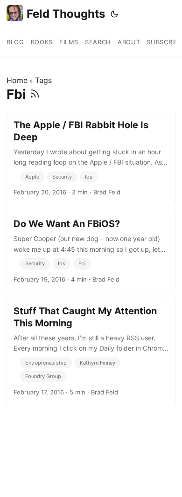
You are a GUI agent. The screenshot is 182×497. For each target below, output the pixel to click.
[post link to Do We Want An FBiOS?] (91, 250)
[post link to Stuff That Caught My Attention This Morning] (91, 351)
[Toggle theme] (114, 14)
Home (17, 80)
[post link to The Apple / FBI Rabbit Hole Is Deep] (91, 158)
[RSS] (34, 94)
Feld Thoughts (66, 14)
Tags (43, 80)
